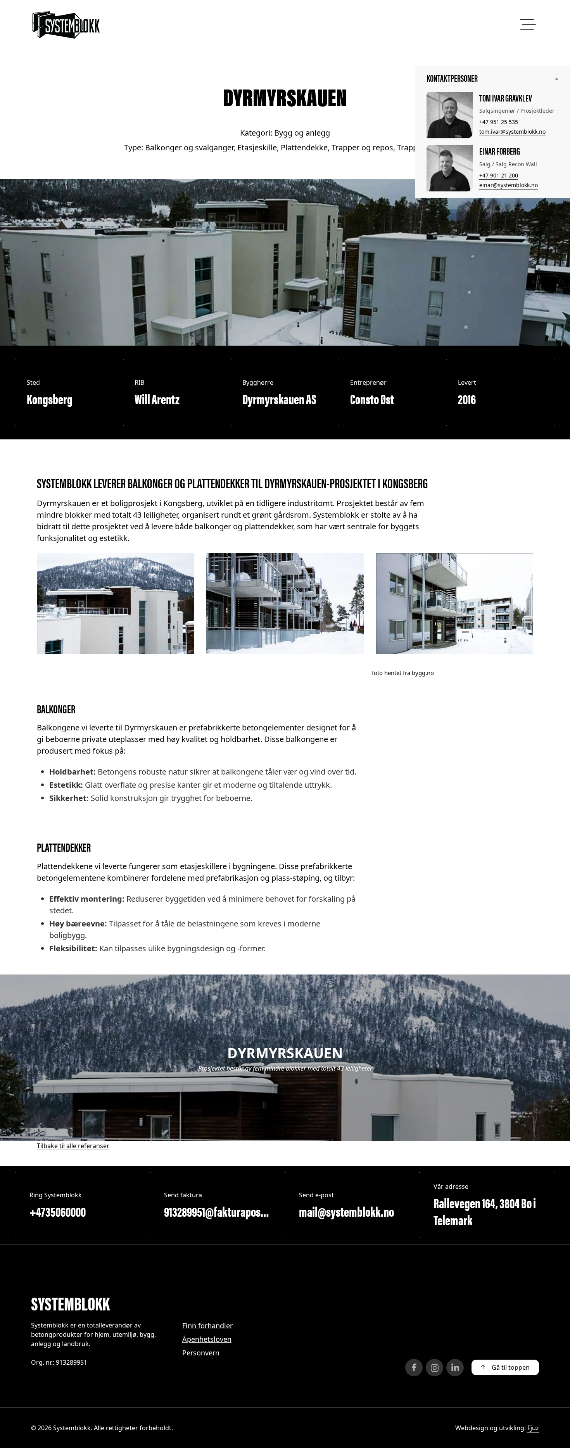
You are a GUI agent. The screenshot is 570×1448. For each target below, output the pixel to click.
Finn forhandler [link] (207, 1325)
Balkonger (56, 708)
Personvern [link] (200, 1352)
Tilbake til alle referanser (73, 1146)
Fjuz (533, 1428)
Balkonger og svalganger (189, 147)
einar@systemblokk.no (508, 185)
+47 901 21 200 (498, 175)
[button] (505, 1367)
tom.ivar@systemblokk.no (512, 131)
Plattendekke (304, 147)
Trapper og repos (362, 147)
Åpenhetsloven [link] (206, 1339)
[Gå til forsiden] (66, 24)
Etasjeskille (257, 147)
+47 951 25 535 (498, 122)
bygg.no (423, 673)
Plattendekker (64, 846)
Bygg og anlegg (302, 132)
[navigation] (526, 25)
